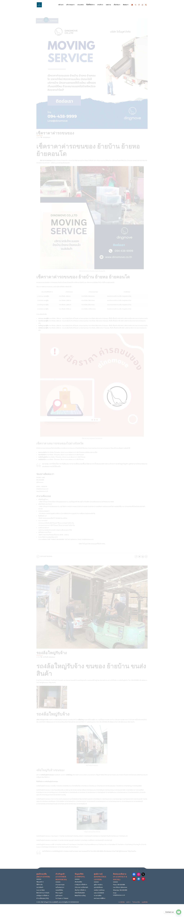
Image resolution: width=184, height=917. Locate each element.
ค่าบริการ (100, 4)
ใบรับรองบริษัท (136, 902)
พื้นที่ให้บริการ (90, 4)
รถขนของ (46, 137)
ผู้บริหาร (129, 902)
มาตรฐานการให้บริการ (81, 884)
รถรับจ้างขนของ (49, 657)
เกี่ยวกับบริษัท (78, 882)
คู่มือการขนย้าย (98, 884)
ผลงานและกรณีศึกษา (99, 898)
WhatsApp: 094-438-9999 (120, 890)
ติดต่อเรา (125, 4)
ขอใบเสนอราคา (60, 887)
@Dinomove (123, 722)
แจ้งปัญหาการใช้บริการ (42, 895)
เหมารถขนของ (47, 448)
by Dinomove (53, 20)
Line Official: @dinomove (120, 887)
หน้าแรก (60, 4)
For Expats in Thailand (62, 898)
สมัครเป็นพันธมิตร (80, 893)
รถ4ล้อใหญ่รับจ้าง (51, 653)
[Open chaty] (178, 912)
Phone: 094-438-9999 (119, 884)
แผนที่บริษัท (145, 902)
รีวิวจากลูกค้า (59, 893)
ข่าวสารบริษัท (97, 895)
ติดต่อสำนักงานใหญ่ (80, 895)
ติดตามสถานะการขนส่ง (42, 893)
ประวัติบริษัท (121, 902)
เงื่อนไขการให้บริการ (80, 890)
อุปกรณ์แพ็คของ (98, 887)
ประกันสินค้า (39, 887)
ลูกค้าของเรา (59, 895)
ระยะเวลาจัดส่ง (40, 890)
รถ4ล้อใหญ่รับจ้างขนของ (61, 719)
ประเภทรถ (80, 4)
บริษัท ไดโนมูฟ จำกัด (84, 543)
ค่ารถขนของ (54, 282)
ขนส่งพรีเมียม (59, 890)
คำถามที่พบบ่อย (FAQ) (42, 898)
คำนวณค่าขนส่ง (60, 884)
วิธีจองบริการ (40, 882)
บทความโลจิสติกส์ (99, 893)
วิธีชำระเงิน (39, 884)
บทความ (108, 4)
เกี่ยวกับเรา (117, 4)
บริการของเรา (70, 4)
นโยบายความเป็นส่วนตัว (81, 887)
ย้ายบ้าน (60, 282)
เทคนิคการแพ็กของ (99, 890)
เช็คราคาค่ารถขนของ (55, 133)
